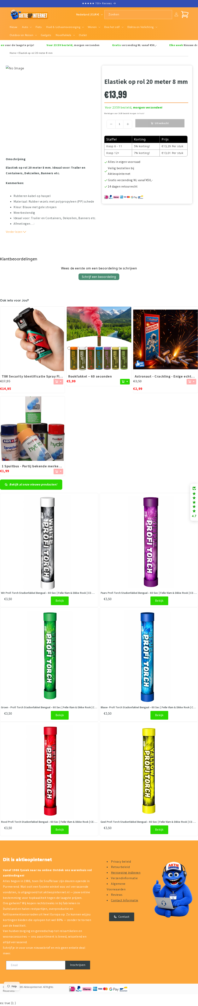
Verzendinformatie (124, 878)
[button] (26, 27)
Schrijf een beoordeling (99, 277)
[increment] (127, 124)
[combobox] (138, 14)
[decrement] (111, 124)
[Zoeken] (167, 14)
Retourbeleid (120, 867)
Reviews (116, 895)
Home (13, 52)
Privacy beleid (121, 862)
